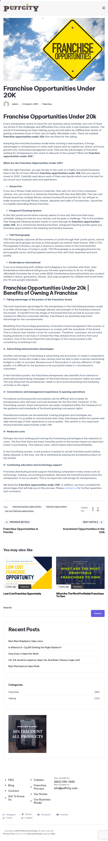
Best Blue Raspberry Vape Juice (25, 641)
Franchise (47, 104)
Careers (39, 780)
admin (15, 104)
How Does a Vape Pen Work (23, 653)
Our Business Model (42, 801)
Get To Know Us (16, 798)
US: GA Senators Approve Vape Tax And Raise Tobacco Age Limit (44, 660)
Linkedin (29, 818)
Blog (11, 785)
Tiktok (11, 818)
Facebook (46, 814)
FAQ (11, 780)
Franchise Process (40, 787)
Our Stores (40, 794)
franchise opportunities (56, 507)
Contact (13, 790)
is (76, 365)
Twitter (28, 814)
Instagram (11, 814)
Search (7, 607)
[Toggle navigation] (88, 8)
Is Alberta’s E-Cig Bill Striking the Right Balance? (35, 647)
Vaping (12, 698)
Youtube (64, 814)
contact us (70, 488)
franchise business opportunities (27, 507)
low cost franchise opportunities (19, 511)
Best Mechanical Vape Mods (23, 666)
